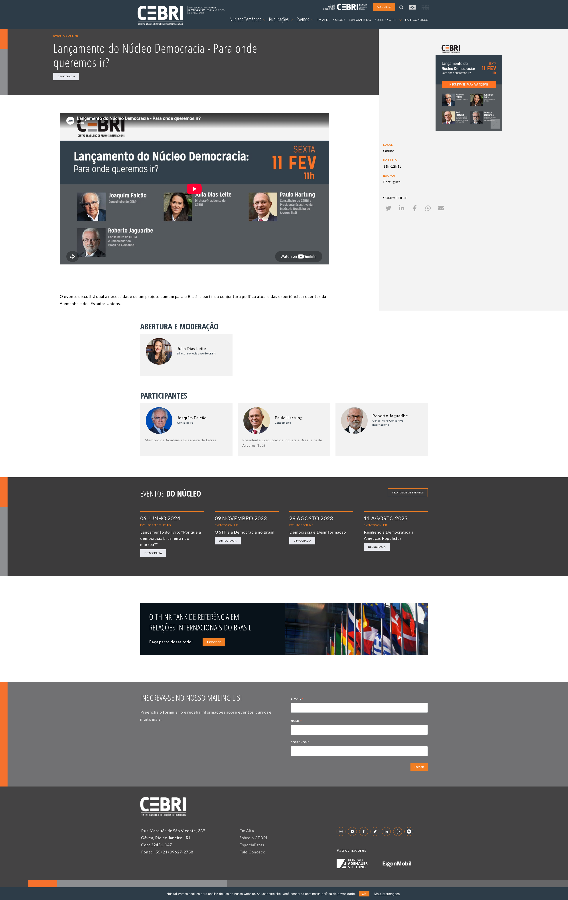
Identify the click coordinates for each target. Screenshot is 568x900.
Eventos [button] (303, 19)
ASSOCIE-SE (214, 642)
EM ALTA (323, 20)
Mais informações (387, 894)
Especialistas (251, 844)
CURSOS (339, 20)
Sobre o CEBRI (253, 837)
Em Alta (246, 830)
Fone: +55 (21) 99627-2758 (167, 851)
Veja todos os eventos (408, 492)
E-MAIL (297, 699)
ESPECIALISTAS (360, 20)
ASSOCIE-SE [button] (384, 6)
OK (364, 894)
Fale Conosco (252, 851)
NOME (296, 721)
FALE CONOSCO (417, 20)
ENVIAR (419, 767)
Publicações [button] (279, 19)
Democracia (66, 76)
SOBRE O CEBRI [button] (386, 20)
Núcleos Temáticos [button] (246, 19)
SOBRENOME (300, 742)
